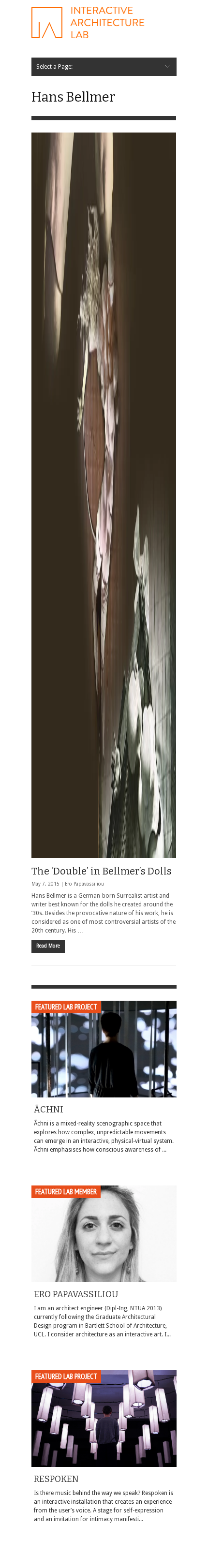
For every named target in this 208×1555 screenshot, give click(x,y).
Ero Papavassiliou (84, 884)
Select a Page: (54, 66)
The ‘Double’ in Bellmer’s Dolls (101, 871)
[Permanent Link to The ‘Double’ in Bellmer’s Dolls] (103, 495)
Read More (48, 945)
